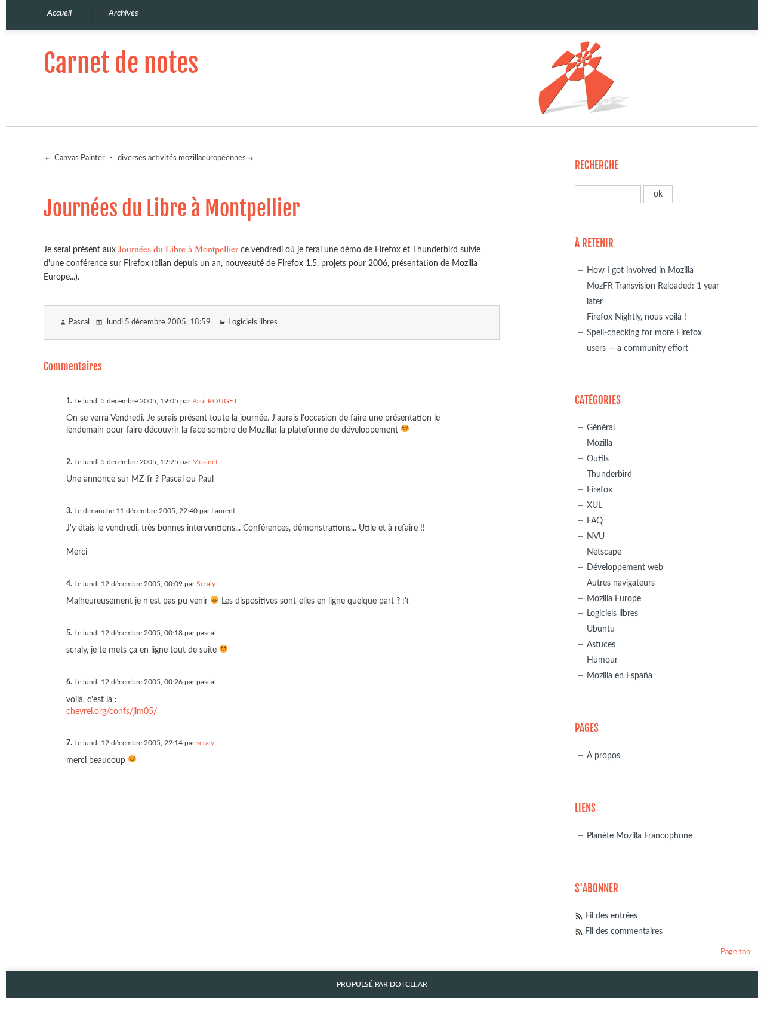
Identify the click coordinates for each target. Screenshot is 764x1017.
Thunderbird (609, 474)
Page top (735, 952)
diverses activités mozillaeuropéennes (182, 158)
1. (69, 401)
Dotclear (408, 984)
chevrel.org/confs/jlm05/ (111, 711)
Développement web (625, 567)
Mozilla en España (619, 675)
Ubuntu (601, 628)
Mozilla (599, 443)
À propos (603, 755)
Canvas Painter (79, 158)
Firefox (599, 489)
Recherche (596, 165)
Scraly (205, 583)
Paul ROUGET (215, 401)
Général (601, 427)
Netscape (604, 551)
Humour (602, 659)
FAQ (595, 520)
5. (69, 632)
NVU (596, 536)
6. (69, 681)
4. (69, 583)
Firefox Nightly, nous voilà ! (636, 317)
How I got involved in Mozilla (640, 270)
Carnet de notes (121, 63)
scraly (205, 742)
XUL (594, 505)
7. (69, 742)
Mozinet (205, 461)
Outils (598, 458)
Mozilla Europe (614, 598)
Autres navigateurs (621, 582)
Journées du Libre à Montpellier (178, 248)
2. (69, 461)
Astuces (601, 644)
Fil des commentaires (624, 931)
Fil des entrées (611, 915)
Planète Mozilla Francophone (639, 835)
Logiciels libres (253, 322)
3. (69, 510)
